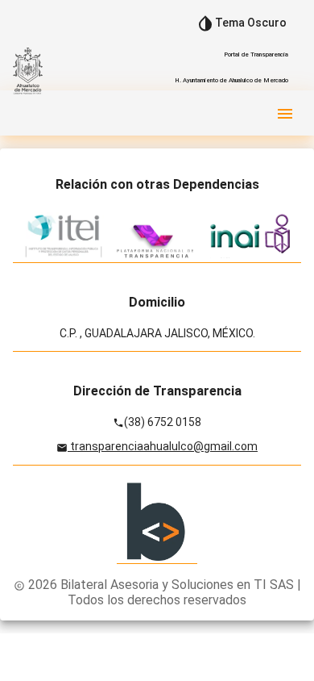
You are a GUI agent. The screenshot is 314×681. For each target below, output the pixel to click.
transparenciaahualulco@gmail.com (163, 446)
